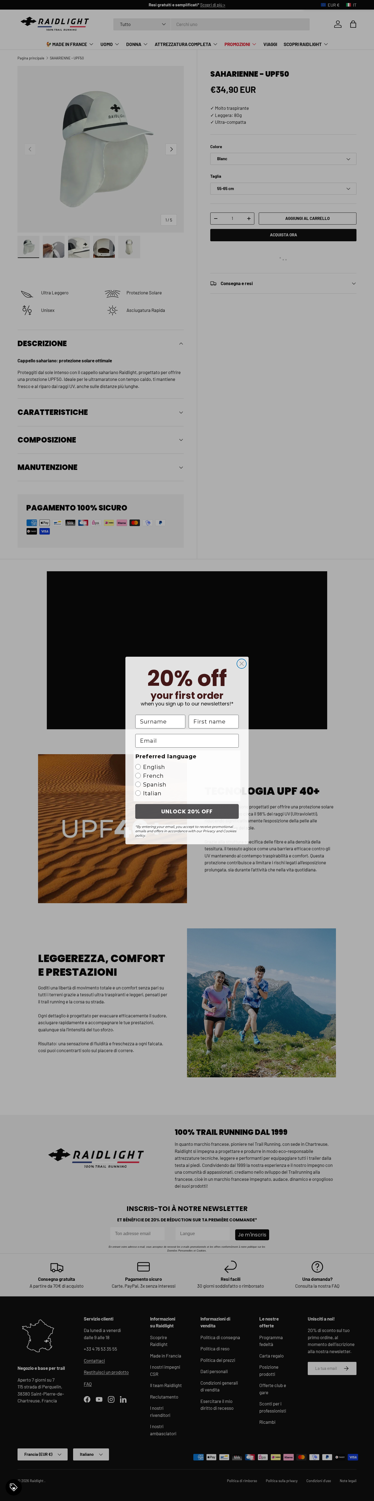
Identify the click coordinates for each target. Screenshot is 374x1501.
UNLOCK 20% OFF (187, 811)
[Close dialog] (241, 663)
